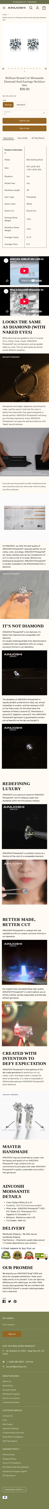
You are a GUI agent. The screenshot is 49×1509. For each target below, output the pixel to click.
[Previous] (3, 68)
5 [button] (21, 68)
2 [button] (12, 68)
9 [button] (33, 68)
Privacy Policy (9, 1454)
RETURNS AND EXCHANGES (16, 1467)
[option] (24, 44)
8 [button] (30, 68)
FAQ (5, 1420)
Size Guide (22, 138)
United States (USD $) (13, 1490)
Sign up (12, 1334)
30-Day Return (38, 138)
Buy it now (24, 128)
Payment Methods (11, 1428)
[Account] (37, 7)
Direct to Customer (11, 1398)
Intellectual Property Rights (15, 1471)
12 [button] (24, 71)
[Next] (45, 68)
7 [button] (27, 68)
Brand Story (8, 1385)
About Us (7, 1381)
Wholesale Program (11, 1394)
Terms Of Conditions (12, 1463)
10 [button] (36, 68)
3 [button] (15, 68)
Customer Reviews (11, 1402)
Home (5, 14)
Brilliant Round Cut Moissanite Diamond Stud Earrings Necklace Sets (24, 19)
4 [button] (18, 68)
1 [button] (9, 68)
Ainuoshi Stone (9, 1390)
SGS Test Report (10, 1441)
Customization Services (13, 1432)
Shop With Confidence (13, 1437)
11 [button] (39, 68)
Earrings (8, 105)
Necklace (21, 105)
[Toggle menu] (4, 7)
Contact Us (8, 1416)
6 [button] (24, 68)
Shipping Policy (9, 1459)
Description (8, 138)
